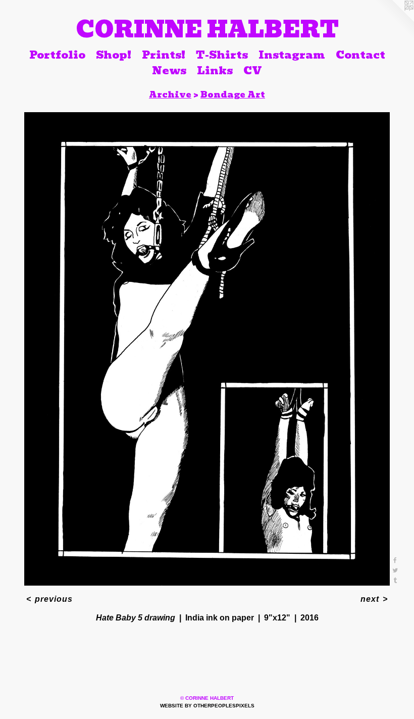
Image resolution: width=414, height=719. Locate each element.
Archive (170, 94)
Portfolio (57, 54)
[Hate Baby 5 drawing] (207, 349)
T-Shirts (222, 54)
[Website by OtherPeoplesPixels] (394, 20)
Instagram (291, 54)
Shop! (113, 54)
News (169, 71)
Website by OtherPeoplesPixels (207, 705)
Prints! (163, 54)
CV (252, 71)
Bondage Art (232, 94)
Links (215, 71)
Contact (360, 54)
